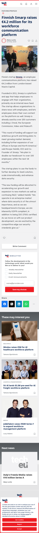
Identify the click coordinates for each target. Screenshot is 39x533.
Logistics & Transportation (12, 382)
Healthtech (7, 343)
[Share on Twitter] (12, 304)
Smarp (19, 77)
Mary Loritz (7, 482)
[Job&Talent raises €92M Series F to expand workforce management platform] (19, 408)
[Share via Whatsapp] (26, 304)
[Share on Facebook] (5, 304)
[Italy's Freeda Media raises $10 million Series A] (19, 462)
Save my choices (20, 289)
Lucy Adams (7, 434)
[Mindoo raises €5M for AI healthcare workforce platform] (19, 331)
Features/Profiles (9, 11)
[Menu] (36, 4)
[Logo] (5, 4)
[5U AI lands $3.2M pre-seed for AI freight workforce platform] (19, 369)
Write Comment (19, 246)
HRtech (5, 420)
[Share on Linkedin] (19, 304)
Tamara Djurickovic (10, 354)
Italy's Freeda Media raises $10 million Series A (17, 476)
